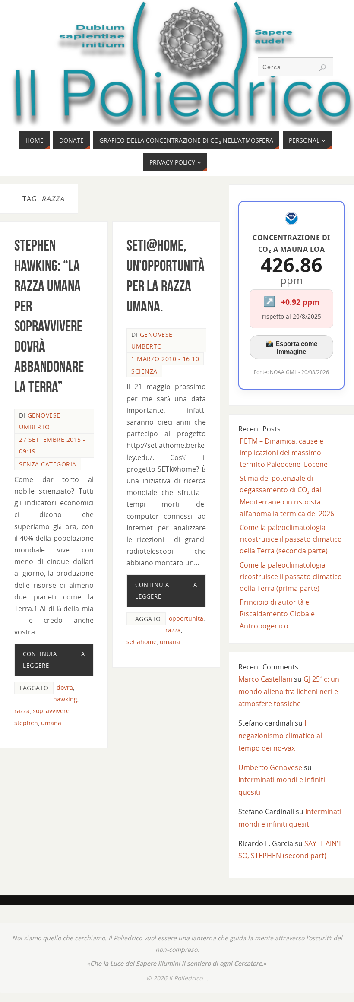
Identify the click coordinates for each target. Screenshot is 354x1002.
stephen (26, 723)
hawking (65, 699)
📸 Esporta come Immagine (291, 347)
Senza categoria (47, 464)
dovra (65, 687)
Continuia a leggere (54, 659)
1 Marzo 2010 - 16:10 (165, 359)
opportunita (186, 618)
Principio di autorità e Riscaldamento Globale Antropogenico (277, 613)
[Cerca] (322, 67)
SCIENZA (144, 371)
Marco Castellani (265, 679)
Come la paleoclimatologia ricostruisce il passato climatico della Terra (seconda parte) (291, 539)
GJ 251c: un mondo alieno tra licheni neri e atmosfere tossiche (288, 691)
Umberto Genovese (270, 767)
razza (22, 711)
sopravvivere (51, 711)
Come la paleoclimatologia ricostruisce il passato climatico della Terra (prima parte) (291, 576)
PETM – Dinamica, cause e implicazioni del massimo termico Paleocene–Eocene (284, 452)
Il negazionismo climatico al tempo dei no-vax (280, 735)
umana (51, 723)
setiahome (141, 641)
